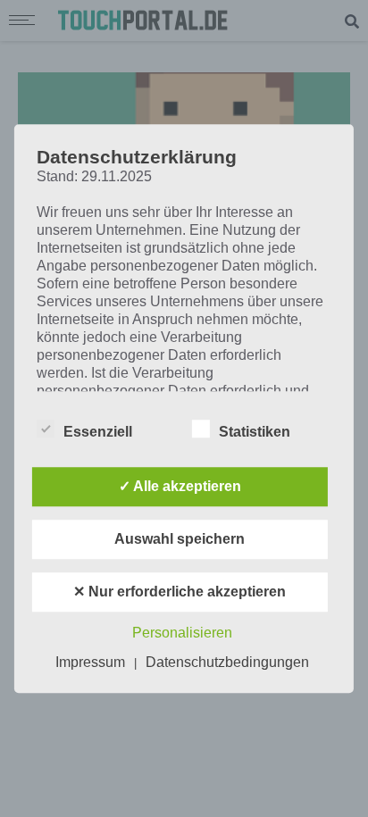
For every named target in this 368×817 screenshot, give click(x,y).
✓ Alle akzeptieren (180, 486)
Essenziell (97, 431)
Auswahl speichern (179, 538)
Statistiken (254, 431)
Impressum (90, 662)
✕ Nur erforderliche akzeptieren (179, 591)
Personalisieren (182, 632)
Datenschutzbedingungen (227, 662)
